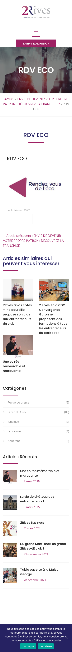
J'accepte (28, 646)
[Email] (64, 218)
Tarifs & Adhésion (36, 43)
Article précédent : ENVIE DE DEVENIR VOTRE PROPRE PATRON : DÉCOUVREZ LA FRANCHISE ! (33, 241)
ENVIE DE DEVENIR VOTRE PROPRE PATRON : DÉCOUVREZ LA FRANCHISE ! (35, 102)
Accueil (9, 99)
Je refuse (46, 646)
